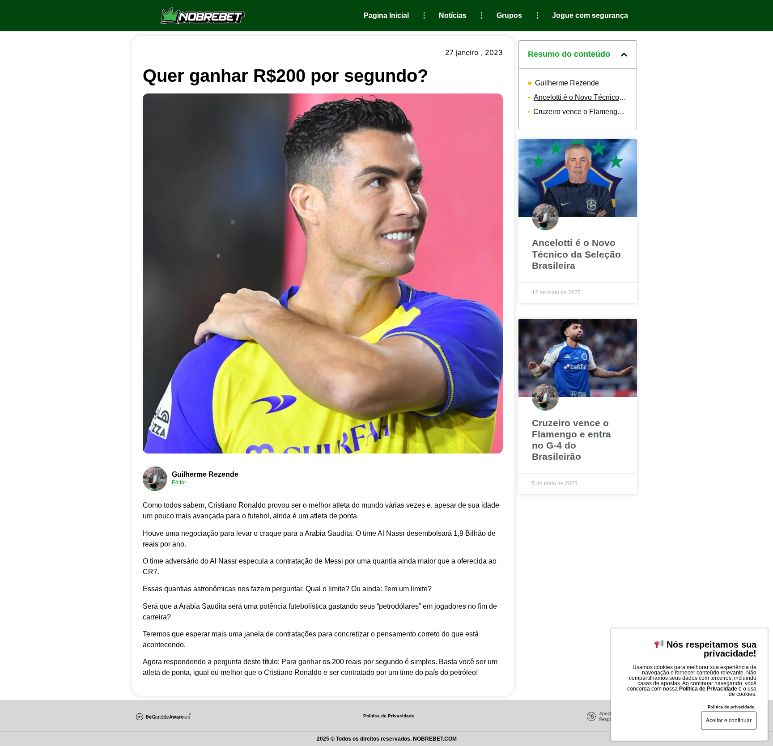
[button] (624, 54)
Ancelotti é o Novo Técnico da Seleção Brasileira (581, 97)
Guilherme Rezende (205, 474)
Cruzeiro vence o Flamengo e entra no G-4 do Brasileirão (580, 111)
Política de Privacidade (388, 715)
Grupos (509, 15)
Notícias (453, 15)
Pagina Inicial (386, 15)
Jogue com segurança (590, 15)
